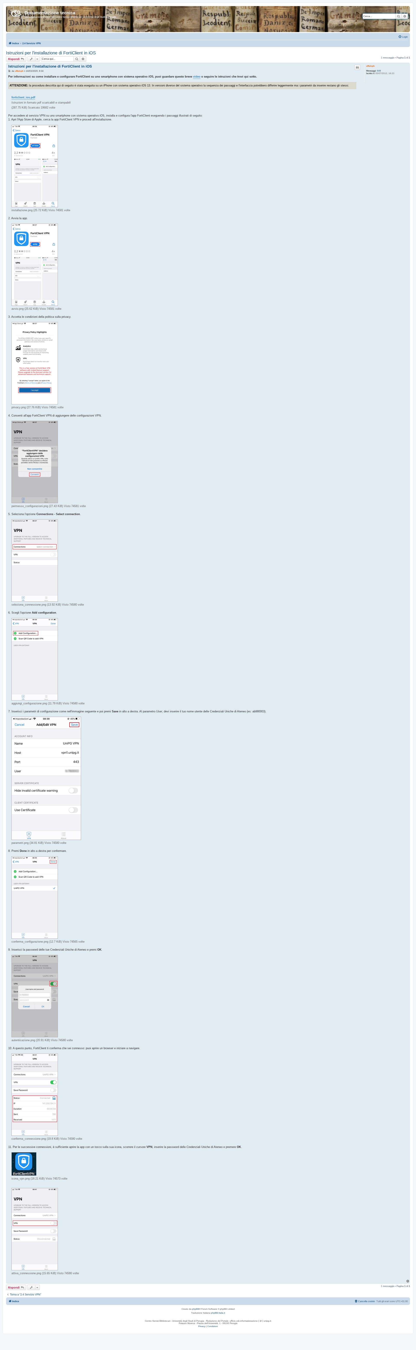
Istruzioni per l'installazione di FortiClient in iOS (51, 52)
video (196, 76)
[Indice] (15, 12)
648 (379, 71)
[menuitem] (403, 36)
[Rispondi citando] (357, 67)
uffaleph (370, 66)
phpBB (195, 1309)
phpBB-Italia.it (218, 1313)
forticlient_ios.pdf (23, 97)
